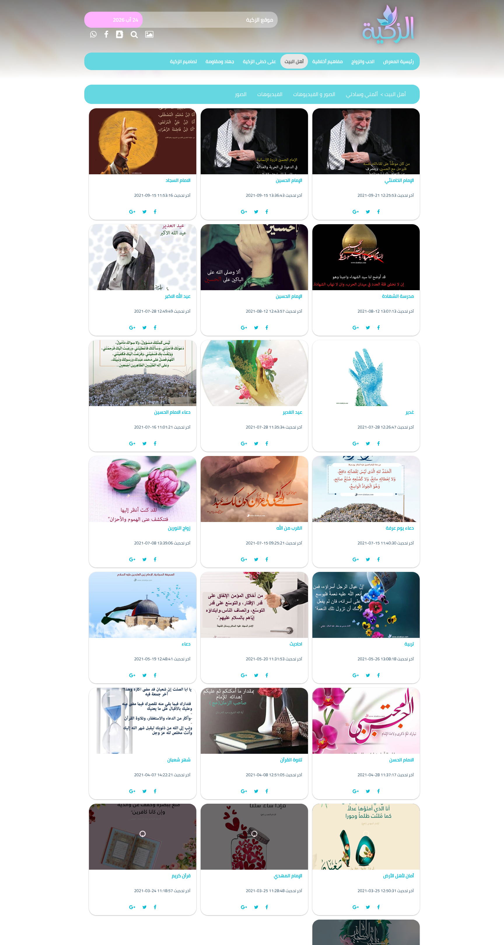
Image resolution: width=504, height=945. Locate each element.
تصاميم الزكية (183, 61)
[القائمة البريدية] (118, 34)
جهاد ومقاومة (220, 61)
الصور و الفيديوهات (314, 94)
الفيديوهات (270, 94)
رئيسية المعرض (398, 61)
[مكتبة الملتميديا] (148, 34)
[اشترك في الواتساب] (93, 34)
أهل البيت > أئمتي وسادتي (376, 94)
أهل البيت (294, 61)
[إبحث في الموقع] (133, 34)
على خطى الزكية (259, 61)
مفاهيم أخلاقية (327, 61)
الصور (241, 94)
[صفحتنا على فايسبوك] (105, 34)
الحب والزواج (362, 61)
